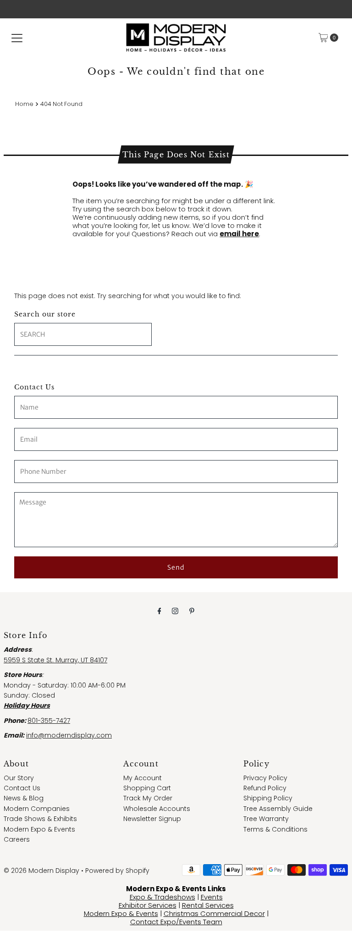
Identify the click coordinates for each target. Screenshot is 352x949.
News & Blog (24, 798)
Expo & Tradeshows (162, 897)
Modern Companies (37, 808)
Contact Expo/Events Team (176, 922)
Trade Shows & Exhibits (40, 818)
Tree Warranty (266, 818)
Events (212, 897)
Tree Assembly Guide (278, 808)
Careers (17, 839)
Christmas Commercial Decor (214, 913)
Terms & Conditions (275, 829)
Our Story (19, 778)
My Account (142, 778)
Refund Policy (264, 788)
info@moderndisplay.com (69, 735)
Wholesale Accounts (156, 808)
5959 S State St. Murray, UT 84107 (55, 660)
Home (24, 104)
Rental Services (208, 905)
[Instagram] (175, 611)
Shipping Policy (267, 798)
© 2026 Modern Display (41, 870)
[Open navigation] (17, 38)
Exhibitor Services (147, 905)
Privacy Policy (265, 778)
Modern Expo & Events (39, 829)
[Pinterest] (191, 611)
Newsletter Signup (152, 818)
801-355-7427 (49, 720)
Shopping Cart (147, 788)
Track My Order (147, 798)
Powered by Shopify (117, 870)
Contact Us (22, 788)
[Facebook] (159, 611)
